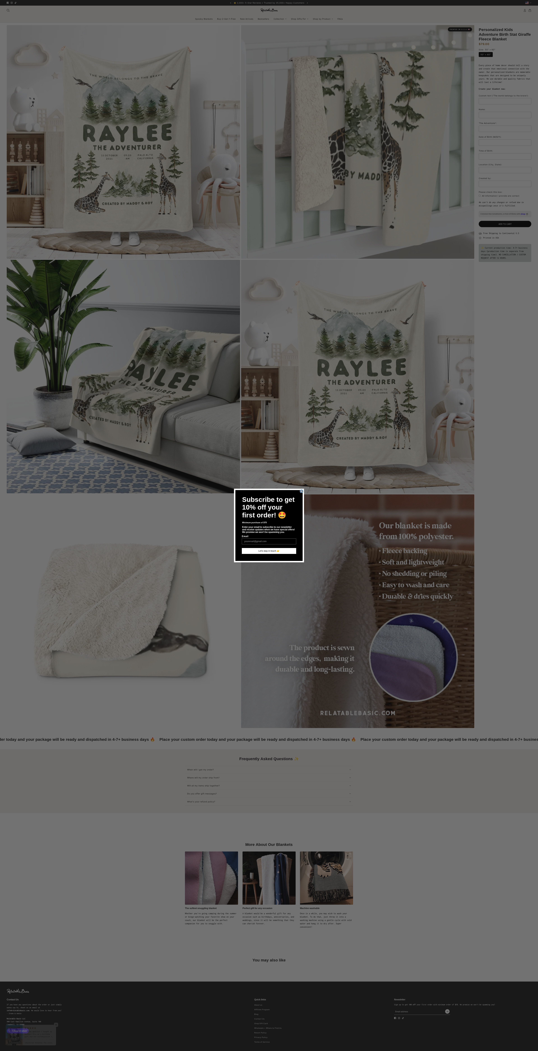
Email (245, 536)
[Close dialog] (301, 491)
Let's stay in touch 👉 (269, 551)
